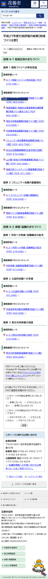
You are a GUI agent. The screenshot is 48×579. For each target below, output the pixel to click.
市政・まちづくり (30, 22)
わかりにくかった (27, 420)
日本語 (4, 99)
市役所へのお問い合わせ (11, 493)
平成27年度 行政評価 (17, 25)
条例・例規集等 (10, 560)
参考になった (16, 402)
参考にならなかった (24, 406)
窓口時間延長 (9, 554)
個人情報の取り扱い (10, 505)
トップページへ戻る (35, 476)
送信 (24, 425)
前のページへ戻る (16, 476)
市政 (40, 22)
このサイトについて (9, 499)
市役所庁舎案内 (10, 548)
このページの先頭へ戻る (25, 484)
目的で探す (43, 6)
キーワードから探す (10, 12)
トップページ (16, 22)
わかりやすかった (18, 417)
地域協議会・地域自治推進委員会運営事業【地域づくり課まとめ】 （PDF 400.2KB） (24, 112)
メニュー (35, 6)
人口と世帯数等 (10, 565)
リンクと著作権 (32, 499)
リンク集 (29, 493)
